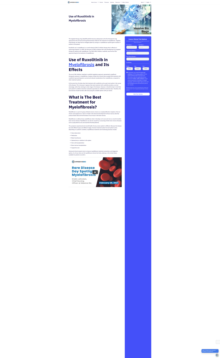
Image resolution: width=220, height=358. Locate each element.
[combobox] (127, 59)
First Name (129, 45)
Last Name (141, 45)
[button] (210, 351)
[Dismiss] (218, 349)
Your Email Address (131, 50)
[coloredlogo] (73, 2)
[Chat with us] (217, 355)
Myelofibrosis (81, 64)
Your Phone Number (131, 56)
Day (135, 66)
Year (143, 66)
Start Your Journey (138, 94)
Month (127, 66)
